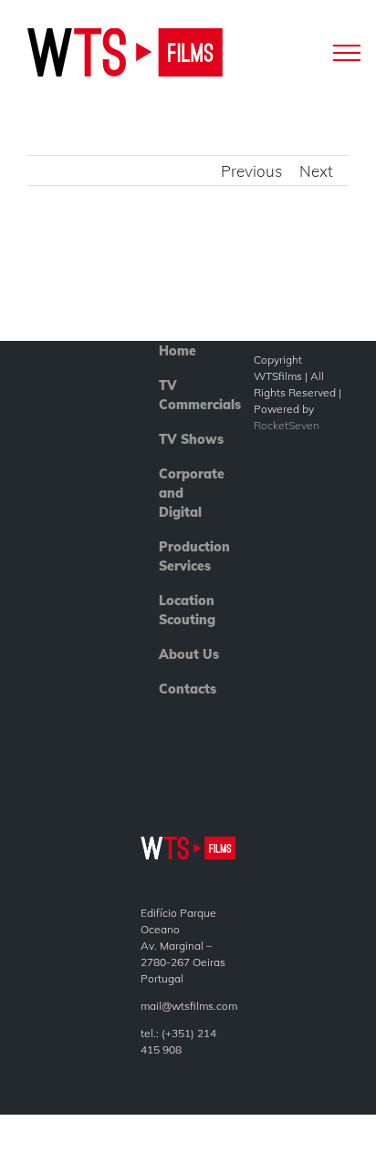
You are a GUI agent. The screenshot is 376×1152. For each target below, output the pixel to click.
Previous (251, 170)
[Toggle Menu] (347, 52)
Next (316, 170)
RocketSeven (286, 425)
